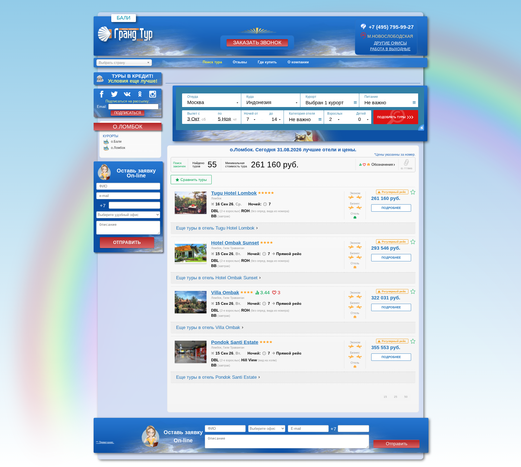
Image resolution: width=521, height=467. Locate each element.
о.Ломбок (118, 148)
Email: (102, 107)
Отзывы (240, 62)
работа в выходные (390, 49)
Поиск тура (212, 62)
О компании (298, 62)
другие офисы (390, 43)
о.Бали (116, 141)
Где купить (267, 62)
